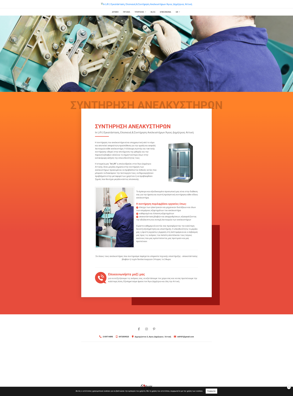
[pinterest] (154, 329)
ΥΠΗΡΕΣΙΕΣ (140, 12)
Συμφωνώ (211, 391)
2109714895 (108, 337)
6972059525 (124, 337)
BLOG (153, 12)
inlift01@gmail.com (185, 337)
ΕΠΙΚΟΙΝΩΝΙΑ (165, 12)
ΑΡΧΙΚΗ (115, 12)
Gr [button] (177, 12)
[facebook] (139, 329)
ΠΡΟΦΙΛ (126, 12)
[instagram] (146, 329)
